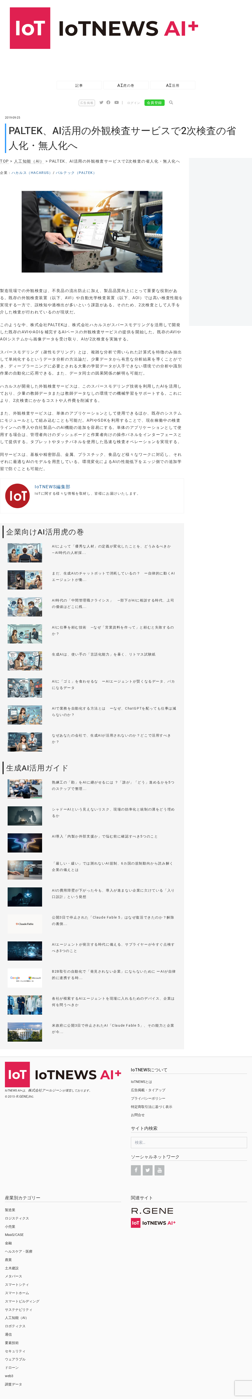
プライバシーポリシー (148, 1098)
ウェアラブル (15, 1359)
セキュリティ (15, 1351)
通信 (8, 1334)
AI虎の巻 (126, 85)
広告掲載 (87, 103)
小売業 (10, 1227)
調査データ (13, 1384)
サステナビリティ (18, 1310)
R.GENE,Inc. (25, 1096)
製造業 (10, 1210)
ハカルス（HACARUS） (32, 173)
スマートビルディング (22, 1301)
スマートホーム (17, 1293)
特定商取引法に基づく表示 (151, 1107)
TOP (4, 161)
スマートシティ (17, 1285)
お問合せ (138, 1115)
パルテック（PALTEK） (76, 173)
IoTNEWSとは (141, 1082)
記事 (79, 85)
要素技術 (12, 1343)
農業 (8, 1260)
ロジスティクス (17, 1218)
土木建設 (12, 1268)
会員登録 (154, 103)
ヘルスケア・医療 (18, 1251)
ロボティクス (15, 1326)
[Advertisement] (89, 62)
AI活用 (172, 85)
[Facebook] (136, 1170)
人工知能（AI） (29, 161)
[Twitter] (148, 1170)
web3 (9, 1376)
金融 (8, 1243)
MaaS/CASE (14, 1235)
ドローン (12, 1368)
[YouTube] (159, 1170)
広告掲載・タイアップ (148, 1090)
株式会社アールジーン (45, 1090)
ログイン (134, 103)
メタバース (13, 1276)
